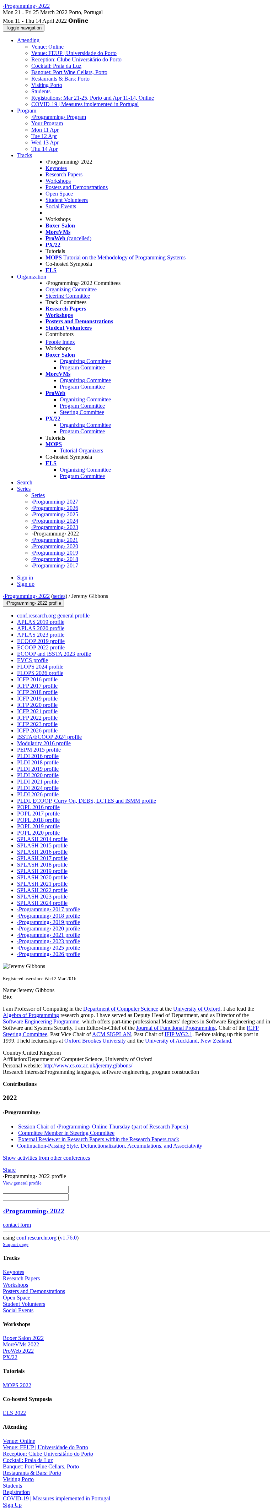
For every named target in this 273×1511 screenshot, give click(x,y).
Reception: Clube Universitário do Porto (76, 59)
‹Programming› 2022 (26, 596)
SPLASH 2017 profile (42, 858)
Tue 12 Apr (44, 136)
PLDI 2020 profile (38, 775)
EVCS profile (32, 660)
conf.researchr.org (36, 1238)
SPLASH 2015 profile (42, 845)
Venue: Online (47, 47)
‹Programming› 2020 (54, 546)
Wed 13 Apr (45, 142)
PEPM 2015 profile (39, 750)
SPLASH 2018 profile (42, 865)
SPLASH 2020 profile (42, 877)
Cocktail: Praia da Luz (56, 66)
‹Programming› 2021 (54, 540)
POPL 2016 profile (38, 807)
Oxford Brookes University (95, 1041)
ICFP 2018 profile (37, 692)
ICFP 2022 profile (37, 718)
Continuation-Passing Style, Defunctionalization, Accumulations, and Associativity (109, 1146)
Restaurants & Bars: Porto (60, 79)
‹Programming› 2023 (54, 527)
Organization (31, 277)
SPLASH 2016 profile (42, 852)
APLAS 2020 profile (40, 628)
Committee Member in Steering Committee (66, 1133)
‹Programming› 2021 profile (48, 935)
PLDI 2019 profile (38, 769)
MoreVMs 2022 (21, 1344)
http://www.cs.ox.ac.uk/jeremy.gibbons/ (87, 1065)
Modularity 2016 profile (44, 743)
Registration (16, 1492)
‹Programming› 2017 (54, 565)
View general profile (22, 1183)
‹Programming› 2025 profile (48, 948)
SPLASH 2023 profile (42, 897)
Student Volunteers (67, 200)
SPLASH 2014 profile (42, 839)
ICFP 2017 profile (37, 686)
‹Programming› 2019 (54, 553)
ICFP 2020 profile (37, 705)
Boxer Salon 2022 (23, 1338)
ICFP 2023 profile (37, 724)
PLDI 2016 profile (38, 756)
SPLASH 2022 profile (42, 890)
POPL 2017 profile (38, 814)
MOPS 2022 (17, 1385)
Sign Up (12, 1505)
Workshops (58, 181)
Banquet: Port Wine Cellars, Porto (69, 72)
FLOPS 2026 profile (40, 673)
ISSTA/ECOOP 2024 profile (49, 737)
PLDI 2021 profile (38, 782)
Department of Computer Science (120, 1009)
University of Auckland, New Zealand (188, 1041)
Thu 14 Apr (44, 149)
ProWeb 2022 (18, 1351)
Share (9, 1170)
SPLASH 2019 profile (42, 871)
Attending (28, 40)
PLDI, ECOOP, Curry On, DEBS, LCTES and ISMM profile (86, 801)
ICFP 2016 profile (37, 679)
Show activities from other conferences (46, 1158)
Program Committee (82, 367)
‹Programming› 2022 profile (33, 603)
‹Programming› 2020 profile (48, 928)
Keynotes (56, 168)
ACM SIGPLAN (111, 1034)
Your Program (47, 123)
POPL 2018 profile (38, 820)
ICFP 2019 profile (37, 699)
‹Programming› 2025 (54, 514)
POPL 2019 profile (38, 826)
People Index (60, 342)
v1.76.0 (68, 1238)
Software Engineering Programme (41, 1021)
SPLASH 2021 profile (42, 884)
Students (40, 91)
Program (26, 111)
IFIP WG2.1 (178, 1034)
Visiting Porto (46, 85)
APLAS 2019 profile (40, 622)
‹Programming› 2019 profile (48, 922)
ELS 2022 (14, 1413)
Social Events (61, 206)
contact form (17, 1225)
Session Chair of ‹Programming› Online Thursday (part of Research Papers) (103, 1126)
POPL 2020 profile (38, 833)
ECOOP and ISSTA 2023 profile (54, 654)
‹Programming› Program (58, 117)
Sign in (25, 578)
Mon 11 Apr (45, 130)
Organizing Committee (71, 289)
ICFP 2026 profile (37, 730)
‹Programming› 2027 (54, 502)
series (59, 596)
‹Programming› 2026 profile (48, 954)
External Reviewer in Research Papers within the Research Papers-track (98, 1139)
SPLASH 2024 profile (42, 903)
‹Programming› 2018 (54, 559)
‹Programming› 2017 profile (48, 909)
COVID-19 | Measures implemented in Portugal (85, 104)
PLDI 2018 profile (38, 762)
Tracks (24, 155)
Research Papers (64, 174)
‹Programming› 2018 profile (48, 916)
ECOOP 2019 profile (41, 641)
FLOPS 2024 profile (40, 667)
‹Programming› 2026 (54, 508)
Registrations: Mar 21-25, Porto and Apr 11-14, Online (92, 98)
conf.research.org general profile (53, 615)
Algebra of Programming (31, 1015)
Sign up (25, 584)
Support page (15, 1244)
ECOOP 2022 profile (41, 647)
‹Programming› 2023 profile (48, 941)
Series (38, 495)
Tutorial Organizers (81, 450)
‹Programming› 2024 (54, 521)
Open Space (59, 194)
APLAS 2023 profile (40, 635)
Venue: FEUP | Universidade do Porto (74, 53)
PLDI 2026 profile (38, 794)
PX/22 (10, 1357)
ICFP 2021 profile (37, 711)
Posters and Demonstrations (77, 187)
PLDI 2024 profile (38, 788)
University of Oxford (196, 1009)
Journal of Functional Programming (176, 1028)
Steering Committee (68, 296)
